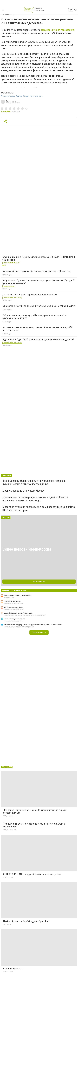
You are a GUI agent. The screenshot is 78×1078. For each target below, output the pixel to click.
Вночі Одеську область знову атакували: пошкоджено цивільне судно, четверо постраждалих (34, 482)
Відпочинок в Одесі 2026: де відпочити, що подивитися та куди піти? (38, 339)
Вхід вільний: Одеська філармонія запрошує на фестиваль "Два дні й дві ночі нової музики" (38, 282)
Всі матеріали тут (39, 581)
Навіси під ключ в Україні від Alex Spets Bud (26, 921)
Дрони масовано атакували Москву (23, 490)
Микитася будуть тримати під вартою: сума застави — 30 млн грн (36, 271)
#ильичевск (34, 96)
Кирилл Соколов (11, 101)
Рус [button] (70, 10)
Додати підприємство (39, 632)
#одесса (19, 96)
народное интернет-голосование (57, 29)
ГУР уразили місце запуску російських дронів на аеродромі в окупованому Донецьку (34, 316)
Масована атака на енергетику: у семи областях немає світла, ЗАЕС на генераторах (37, 329)
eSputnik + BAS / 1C (13, 968)
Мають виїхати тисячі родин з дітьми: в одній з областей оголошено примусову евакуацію (35, 498)
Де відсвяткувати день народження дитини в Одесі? (29, 294)
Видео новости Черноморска (26, 549)
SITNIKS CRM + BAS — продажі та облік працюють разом (32, 874)
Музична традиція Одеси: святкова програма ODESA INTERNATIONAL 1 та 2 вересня (38, 258)
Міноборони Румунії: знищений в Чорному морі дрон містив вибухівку (38, 306)
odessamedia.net (7, 93)
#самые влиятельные (8, 96)
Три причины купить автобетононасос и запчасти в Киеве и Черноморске (34, 825)
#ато (40, 96)
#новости (26, 96)
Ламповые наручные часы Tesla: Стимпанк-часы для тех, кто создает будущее (34, 811)
